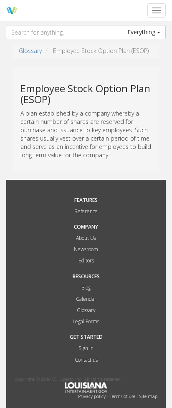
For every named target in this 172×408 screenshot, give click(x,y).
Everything (142, 32)
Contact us (86, 359)
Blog (86, 287)
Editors (86, 260)
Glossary (30, 51)
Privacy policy (92, 396)
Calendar (86, 298)
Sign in (86, 348)
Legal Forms (86, 321)
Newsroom (86, 249)
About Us (86, 238)
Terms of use (123, 396)
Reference (86, 211)
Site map (148, 396)
